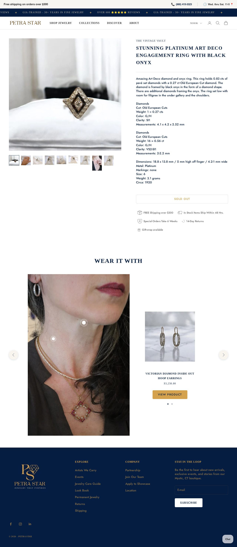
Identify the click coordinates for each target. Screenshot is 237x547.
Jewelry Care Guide (88, 484)
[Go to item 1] (14, 160)
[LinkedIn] (30, 524)
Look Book (82, 490)
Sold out (182, 199)
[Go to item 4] (49, 160)
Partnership (132, 470)
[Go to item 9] (109, 160)
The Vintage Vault (151, 40)
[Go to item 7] (85, 160)
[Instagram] (20, 524)
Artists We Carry (85, 470)
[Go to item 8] (97, 163)
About (134, 22)
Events (79, 477)
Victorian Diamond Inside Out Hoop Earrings (170, 376)
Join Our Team (134, 477)
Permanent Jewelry (87, 497)
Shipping (80, 510)
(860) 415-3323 (184, 4)
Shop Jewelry (61, 22)
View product (170, 395)
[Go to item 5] (61, 159)
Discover (114, 22)
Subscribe (188, 503)
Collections (89, 22)
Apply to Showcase (137, 484)
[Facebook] (11, 524)
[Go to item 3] (38, 160)
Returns (80, 504)
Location (130, 490)
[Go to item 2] (26, 160)
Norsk (194, 23)
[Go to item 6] (73, 159)
